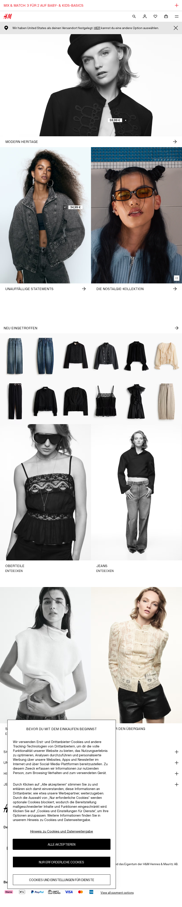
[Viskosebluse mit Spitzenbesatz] (136, 356)
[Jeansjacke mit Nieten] (106, 356)
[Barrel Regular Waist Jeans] (45, 356)
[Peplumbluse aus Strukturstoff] (76, 401)
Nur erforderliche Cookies (61, 862)
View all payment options (117, 892)
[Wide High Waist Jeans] (15, 356)
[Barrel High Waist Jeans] (167, 401)
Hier (97, 28)
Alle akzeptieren (61, 844)
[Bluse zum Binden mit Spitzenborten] (167, 356)
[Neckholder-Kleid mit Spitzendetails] (136, 401)
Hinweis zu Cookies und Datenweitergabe (61, 831)
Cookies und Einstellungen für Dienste (61, 880)
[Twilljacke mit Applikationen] (76, 356)
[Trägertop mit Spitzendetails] (106, 401)
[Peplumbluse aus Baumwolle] (45, 401)
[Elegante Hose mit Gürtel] (15, 401)
